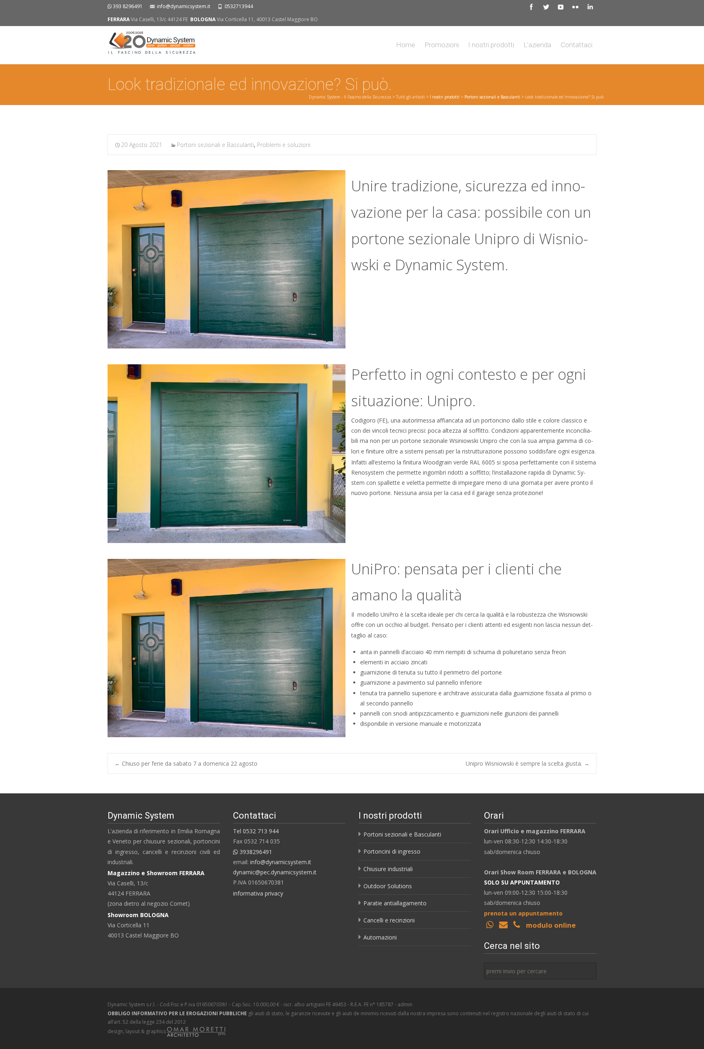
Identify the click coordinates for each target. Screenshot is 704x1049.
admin (405, 1004)
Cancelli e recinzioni (389, 920)
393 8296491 (128, 6)
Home (405, 45)
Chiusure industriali (388, 869)
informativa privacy (258, 893)
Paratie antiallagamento (395, 903)
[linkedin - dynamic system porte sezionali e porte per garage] (589, 6)
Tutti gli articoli (410, 97)
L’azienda (537, 45)
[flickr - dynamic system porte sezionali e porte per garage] (575, 6)
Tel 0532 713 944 (256, 831)
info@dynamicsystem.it (183, 6)
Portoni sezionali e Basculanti (492, 97)
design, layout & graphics (137, 1031)
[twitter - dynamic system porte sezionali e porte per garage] (545, 6)
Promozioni (442, 45)
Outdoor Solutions (387, 886)
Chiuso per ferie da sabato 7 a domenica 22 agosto (185, 763)
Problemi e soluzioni (283, 145)
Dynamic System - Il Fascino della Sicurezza (350, 97)
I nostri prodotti (491, 45)
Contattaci (576, 45)
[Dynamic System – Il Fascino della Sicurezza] (145, 42)
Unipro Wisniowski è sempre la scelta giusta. (528, 763)
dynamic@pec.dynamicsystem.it (275, 872)
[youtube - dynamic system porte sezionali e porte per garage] (560, 6)
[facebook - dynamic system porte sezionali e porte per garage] (531, 6)
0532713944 (238, 6)
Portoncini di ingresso (391, 851)
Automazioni (380, 937)
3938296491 (255, 852)
